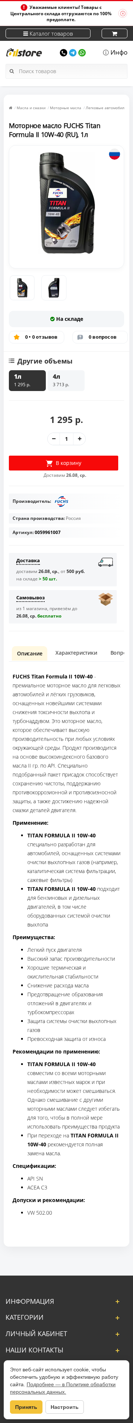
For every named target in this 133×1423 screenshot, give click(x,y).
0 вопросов (102, 336)
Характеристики (76, 652)
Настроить (65, 1407)
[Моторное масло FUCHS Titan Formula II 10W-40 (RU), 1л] (22, 287)
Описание (29, 653)
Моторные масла (65, 107)
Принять (26, 1407)
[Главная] (10, 107)
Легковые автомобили (106, 107)
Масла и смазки (31, 107)
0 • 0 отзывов (41, 336)
